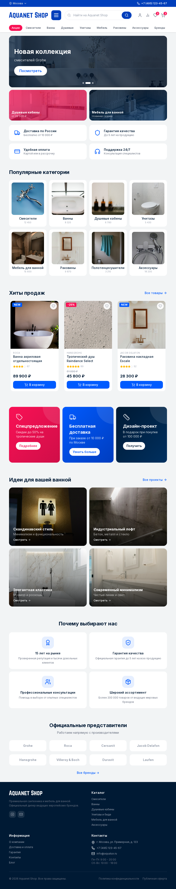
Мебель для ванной (104, 819)
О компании (16, 842)
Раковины (119, 27)
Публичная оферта (155, 878)
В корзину (36, 384)
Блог (12, 862)
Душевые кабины (102, 809)
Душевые (67, 27)
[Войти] (140, 15)
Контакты (15, 857)
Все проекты (153, 479)
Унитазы (85, 27)
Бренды (160, 27)
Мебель (102, 27)
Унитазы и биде (101, 814)
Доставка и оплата (21, 847)
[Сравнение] (148, 15)
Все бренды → (88, 772)
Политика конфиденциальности (119, 878)
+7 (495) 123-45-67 (109, 848)
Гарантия (15, 852)
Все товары (154, 293)
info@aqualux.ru (107, 853)
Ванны (51, 27)
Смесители (33, 27)
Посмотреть (30, 71)
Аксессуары (140, 27)
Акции (16, 27)
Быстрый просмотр (37, 344)
